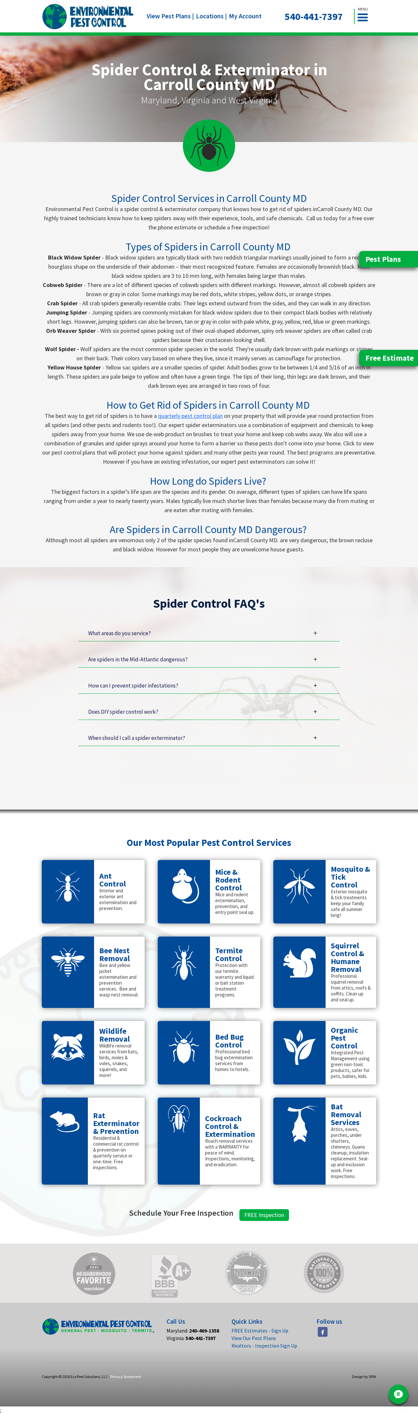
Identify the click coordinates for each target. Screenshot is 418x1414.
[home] (88, 16)
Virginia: (191, 1338)
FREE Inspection (264, 1215)
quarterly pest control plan (190, 416)
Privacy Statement (125, 1376)
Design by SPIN (364, 1376)
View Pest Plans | (170, 16)
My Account (245, 16)
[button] (365, 16)
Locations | (211, 16)
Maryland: (193, 1330)
